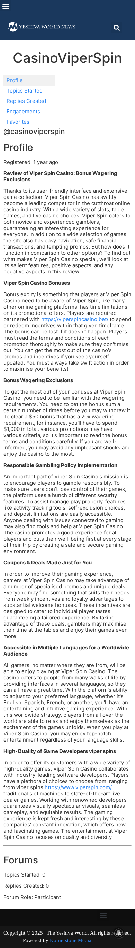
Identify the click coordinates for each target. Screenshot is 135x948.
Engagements (23, 111)
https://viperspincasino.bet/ (74, 319)
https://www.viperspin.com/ (78, 787)
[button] (5, 5)
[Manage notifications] (118, 932)
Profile (15, 80)
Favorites (18, 121)
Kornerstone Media (70, 940)
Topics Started (25, 90)
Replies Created (26, 101)
